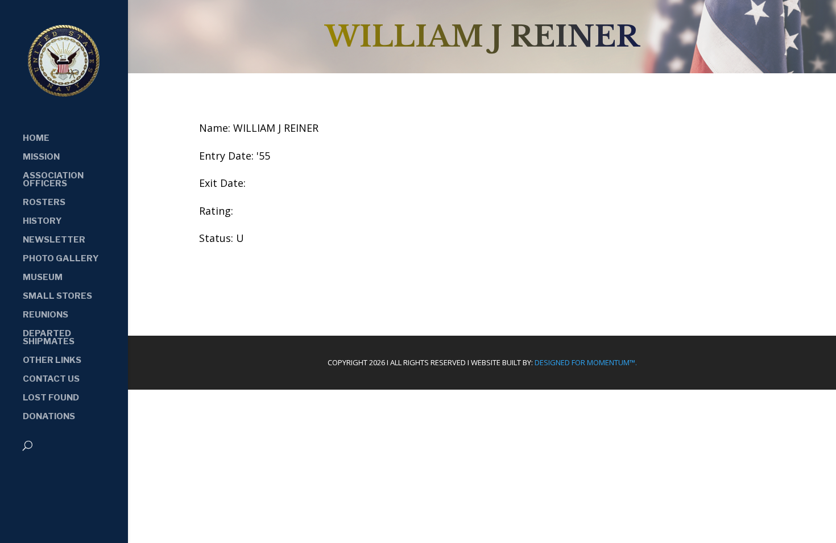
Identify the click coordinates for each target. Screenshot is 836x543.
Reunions (45, 315)
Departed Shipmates (49, 337)
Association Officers (53, 180)
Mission (41, 157)
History (42, 221)
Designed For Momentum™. (586, 362)
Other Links (52, 360)
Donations (49, 416)
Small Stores (57, 296)
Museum (43, 277)
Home (36, 138)
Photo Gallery (61, 259)
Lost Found (51, 398)
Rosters (44, 202)
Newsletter (54, 240)
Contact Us (51, 379)
